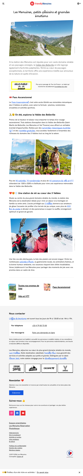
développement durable (56, 359)
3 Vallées (48, 204)
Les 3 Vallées (14, 353)
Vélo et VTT (23, 296)
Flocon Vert (14, 359)
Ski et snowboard (14, 435)
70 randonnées (33, 181)
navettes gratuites (27, 131)
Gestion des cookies (15, 448)
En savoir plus (42, 472)
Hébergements (14, 433)
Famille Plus (50, 353)
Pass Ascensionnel (20, 103)
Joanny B (20, 456)
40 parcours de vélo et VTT (61, 181)
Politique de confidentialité (17, 446)
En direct (12, 441)
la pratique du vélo (61, 86)
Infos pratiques (14, 439)
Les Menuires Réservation (19, 426)
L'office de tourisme (17, 319)
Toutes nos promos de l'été (28, 287)
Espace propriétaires (17, 423)
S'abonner (16, 393)
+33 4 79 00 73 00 (39, 325)
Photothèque (14, 428)
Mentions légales (14, 450)
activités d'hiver (27, 262)
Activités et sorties (15, 437)
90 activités (21, 181)
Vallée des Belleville (45, 65)
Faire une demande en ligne (43, 332)
